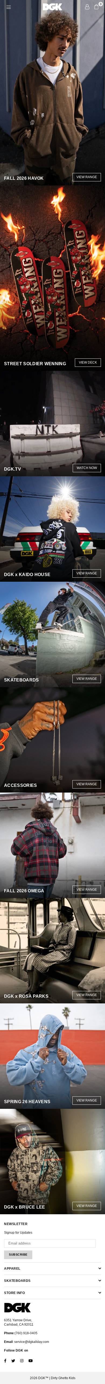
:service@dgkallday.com (31, 1342)
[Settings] (87, 7)
